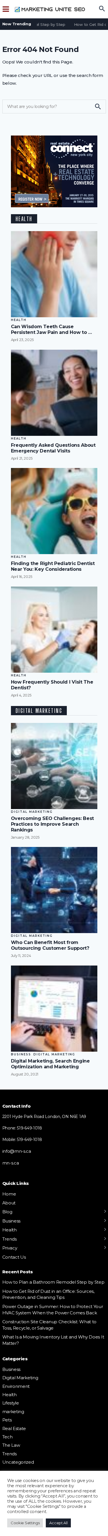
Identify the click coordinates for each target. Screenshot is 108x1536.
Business (21, 1054)
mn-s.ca (10, 1163)
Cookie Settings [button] (25, 1522)
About (9, 1203)
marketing (13, 1411)
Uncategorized (18, 1462)
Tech (7, 1437)
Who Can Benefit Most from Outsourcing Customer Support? (50, 945)
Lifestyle (10, 1403)
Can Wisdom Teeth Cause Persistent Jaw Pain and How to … (51, 329)
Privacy (9, 1248)
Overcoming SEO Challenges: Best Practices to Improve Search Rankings (52, 824)
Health (18, 320)
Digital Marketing (32, 812)
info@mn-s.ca (16, 1151)
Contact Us (14, 1257)
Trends (9, 1239)
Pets (7, 1420)
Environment (16, 1386)
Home (9, 1194)
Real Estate (14, 1428)
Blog (7, 1211)
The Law (11, 1445)
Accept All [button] (58, 1522)
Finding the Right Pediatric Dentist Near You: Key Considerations (53, 566)
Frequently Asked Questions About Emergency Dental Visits (53, 448)
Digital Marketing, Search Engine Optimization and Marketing (50, 1063)
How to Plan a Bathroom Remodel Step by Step (53, 1282)
